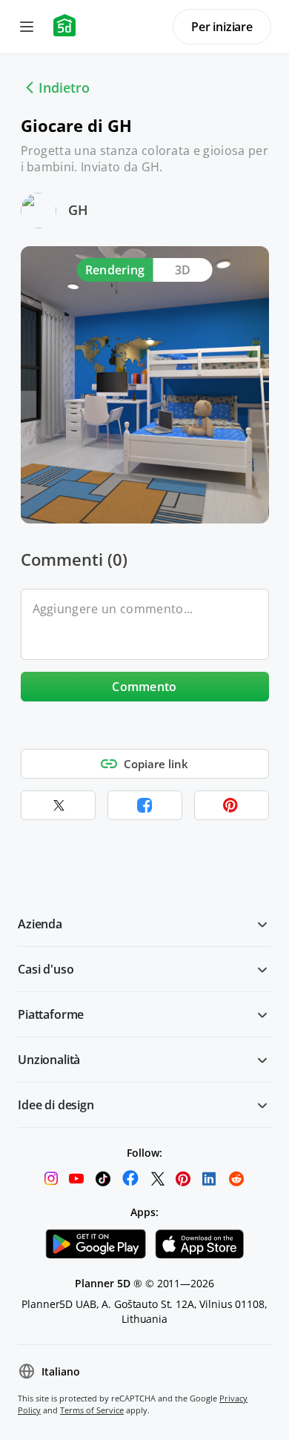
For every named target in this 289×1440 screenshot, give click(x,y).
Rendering (115, 270)
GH (78, 210)
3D (183, 270)
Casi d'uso (45, 969)
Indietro (64, 87)
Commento (144, 686)
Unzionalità (49, 1059)
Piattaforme (51, 1014)
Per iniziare (222, 27)
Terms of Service (92, 1410)
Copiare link (156, 763)
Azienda (40, 924)
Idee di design (56, 1105)
